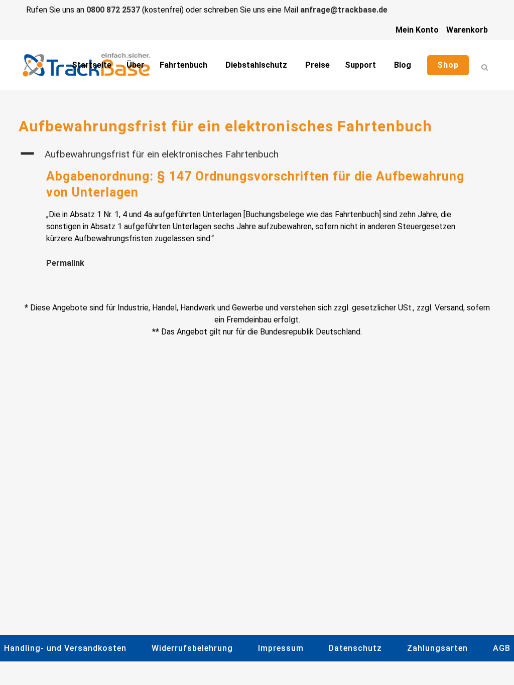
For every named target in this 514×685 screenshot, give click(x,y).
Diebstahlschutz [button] (256, 65)
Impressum (281, 648)
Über (135, 65)
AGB (501, 648)
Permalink (65, 263)
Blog (402, 65)
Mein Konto (417, 30)
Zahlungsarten (437, 648)
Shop (448, 65)
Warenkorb (467, 30)
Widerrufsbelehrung (192, 648)
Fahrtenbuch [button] (183, 65)
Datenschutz (355, 648)
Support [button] (360, 65)
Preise (317, 65)
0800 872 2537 (113, 10)
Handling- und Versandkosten (65, 648)
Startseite (91, 65)
